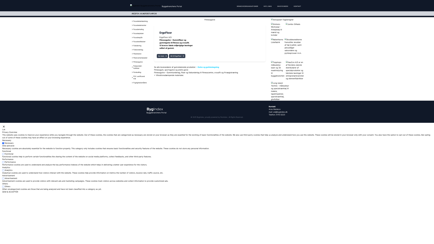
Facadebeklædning (140, 21)
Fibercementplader (140, 58)
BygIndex (200, 117)
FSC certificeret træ (139, 77)
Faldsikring (137, 46)
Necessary (9, 143)
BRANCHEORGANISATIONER (247, 6)
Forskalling (137, 72)
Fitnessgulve (138, 62)
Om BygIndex (282, 6)
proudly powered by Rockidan (216, 117)
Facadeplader (138, 33)
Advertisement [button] (8, 175)
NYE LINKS (268, 6)
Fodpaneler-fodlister (137, 67)
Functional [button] (6, 151)
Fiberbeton (137, 54)
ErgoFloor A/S (165, 37)
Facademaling (138, 29)
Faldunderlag (138, 50)
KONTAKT (297, 6)
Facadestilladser (139, 41)
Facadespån (138, 37)
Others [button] (5, 184)
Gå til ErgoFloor (176, 56)
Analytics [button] (6, 167)
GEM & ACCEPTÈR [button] (10, 192)
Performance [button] (7, 159)
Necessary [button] (6, 140)
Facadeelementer (139, 25)
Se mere (161, 56)
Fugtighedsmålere (140, 83)
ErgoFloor (165, 32)
